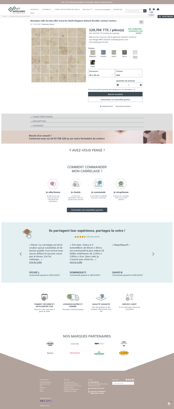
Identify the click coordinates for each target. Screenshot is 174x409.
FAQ (41, 385)
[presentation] (21, 254)
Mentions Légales (69, 387)
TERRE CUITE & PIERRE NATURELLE (67, 9)
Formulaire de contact (97, 388)
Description (39, 121)
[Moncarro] (16, 10)
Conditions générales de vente (72, 385)
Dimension (93, 71)
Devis (41, 389)
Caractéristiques (43, 116)
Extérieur (46, 9)
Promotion (117, 9)
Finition (119, 71)
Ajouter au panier (115, 94)
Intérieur (34, 9)
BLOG (32, 13)
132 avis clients (93, 236)
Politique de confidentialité (71, 389)
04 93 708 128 (167, 16)
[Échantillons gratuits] (151, 12)
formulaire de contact (93, 138)
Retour (42, 391)
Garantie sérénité (45, 384)
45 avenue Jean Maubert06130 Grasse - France (97, 392)
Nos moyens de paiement (71, 384)
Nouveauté (87, 9)
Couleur (91, 48)
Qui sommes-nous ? (69, 382)
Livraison (38, 125)
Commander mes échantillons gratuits (87, 210)
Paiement (42, 387)
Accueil (4, 16)
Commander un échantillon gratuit (115, 99)
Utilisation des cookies (70, 391)
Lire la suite (35, 262)
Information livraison (45, 382)
